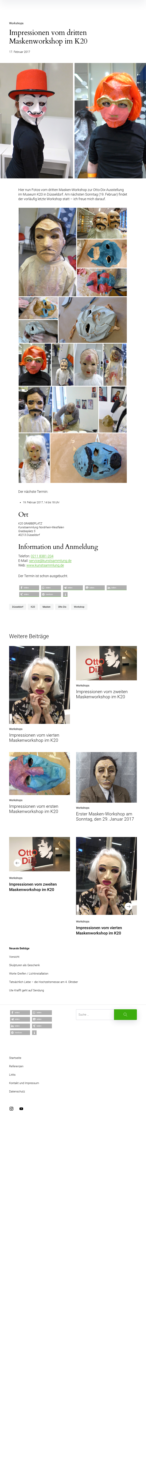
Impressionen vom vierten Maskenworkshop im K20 (34, 738)
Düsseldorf (17, 607)
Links (12, 1074)
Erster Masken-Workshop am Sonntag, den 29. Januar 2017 (105, 816)
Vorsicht (14, 957)
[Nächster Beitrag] (106, 876)
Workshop (79, 607)
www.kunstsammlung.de (45, 565)
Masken (47, 607)
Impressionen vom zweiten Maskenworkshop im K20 (102, 694)
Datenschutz (17, 1091)
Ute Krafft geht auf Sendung (26, 990)
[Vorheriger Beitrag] (39, 854)
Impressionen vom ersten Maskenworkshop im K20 (33, 809)
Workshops (16, 23)
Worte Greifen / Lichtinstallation (28, 973)
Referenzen (16, 1066)
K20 (33, 607)
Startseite (15, 1058)
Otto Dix (62, 607)
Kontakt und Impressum (24, 1083)
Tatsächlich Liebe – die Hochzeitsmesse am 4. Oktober (43, 982)
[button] (29, 587)
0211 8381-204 (42, 556)
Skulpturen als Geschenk (24, 965)
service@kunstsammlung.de (50, 561)
